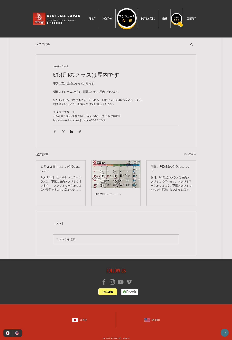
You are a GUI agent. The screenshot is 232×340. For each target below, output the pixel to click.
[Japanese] (8, 333)
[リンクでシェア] (79, 131)
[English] (17, 333)
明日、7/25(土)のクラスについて (170, 169)
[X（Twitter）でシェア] (63, 131)
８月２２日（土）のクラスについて (60, 169)
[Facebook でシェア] (54, 131)
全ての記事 (43, 44)
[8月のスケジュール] (116, 174)
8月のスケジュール (108, 194)
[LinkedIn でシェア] (71, 131)
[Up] (225, 333)
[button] (191, 44)
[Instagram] (112, 282)
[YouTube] (120, 282)
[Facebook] (104, 282)
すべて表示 (190, 154)
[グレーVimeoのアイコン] (128, 282)
